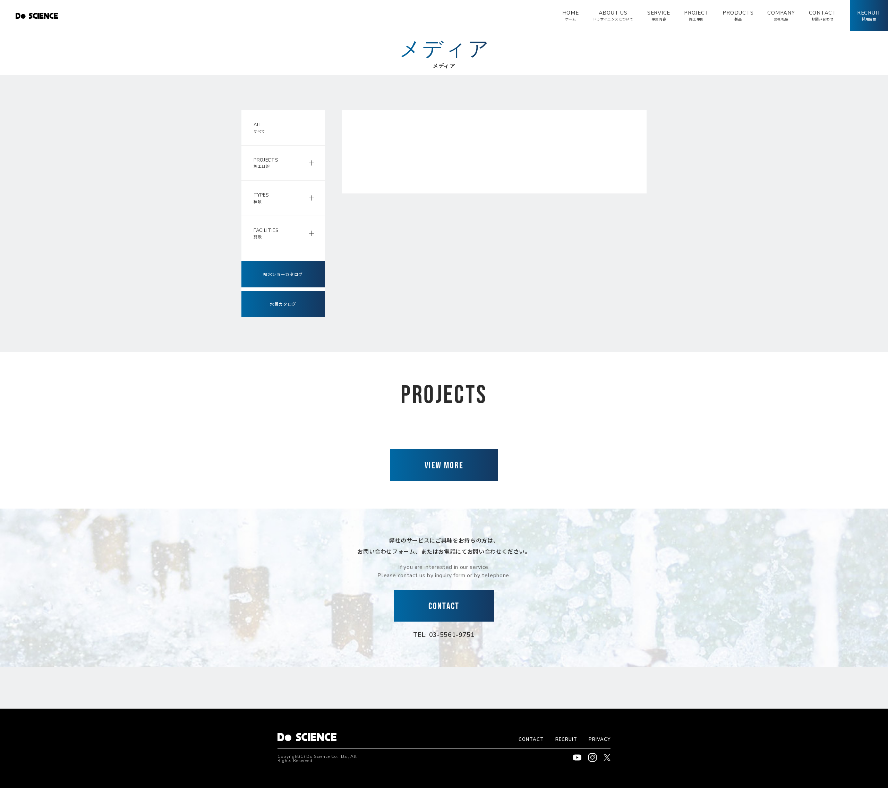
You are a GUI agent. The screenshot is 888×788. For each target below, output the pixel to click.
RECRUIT (566, 739)
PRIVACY (599, 739)
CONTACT (531, 739)
